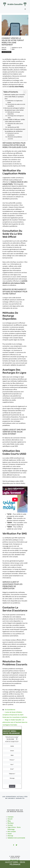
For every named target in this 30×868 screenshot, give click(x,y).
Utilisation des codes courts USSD (15, 124)
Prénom (12, 760)
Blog (9, 821)
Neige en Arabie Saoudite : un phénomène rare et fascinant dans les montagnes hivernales (14, 722)
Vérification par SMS (13, 127)
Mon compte (12, 831)
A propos (10, 817)
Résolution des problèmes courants (15, 137)
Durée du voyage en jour (12, 741)
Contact (10, 825)
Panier (10, 833)
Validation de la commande (16, 838)
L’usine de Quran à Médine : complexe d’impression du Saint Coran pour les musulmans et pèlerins (14, 714)
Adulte (12, 746)
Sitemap (10, 836)
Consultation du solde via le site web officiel (16, 105)
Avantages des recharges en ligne (16, 116)
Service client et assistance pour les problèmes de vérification (15, 130)
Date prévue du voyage (12, 737)
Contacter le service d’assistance (13, 134)
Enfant (12, 750)
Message (12, 778)
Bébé (12, 755)
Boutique (11, 823)
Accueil (10, 819)
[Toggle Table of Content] (24, 92)
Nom (12, 764)
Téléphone (12, 773)
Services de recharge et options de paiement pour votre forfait (14, 109)
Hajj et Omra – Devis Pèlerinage (15, 863)
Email (12, 769)
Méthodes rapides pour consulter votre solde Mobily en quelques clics (15, 96)
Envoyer (12, 786)
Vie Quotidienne (6, 52)
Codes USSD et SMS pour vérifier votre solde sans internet (15, 120)
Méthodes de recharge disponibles (14, 113)
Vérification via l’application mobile (15, 101)
